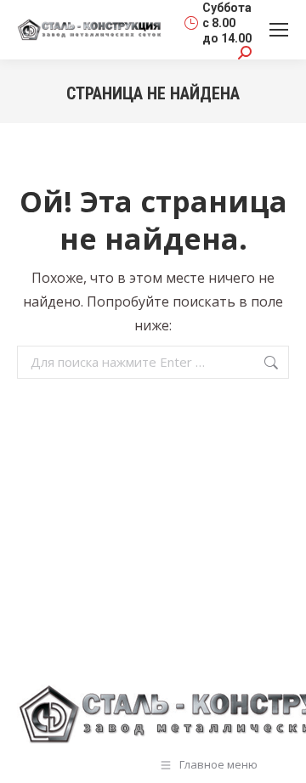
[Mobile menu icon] (279, 30)
